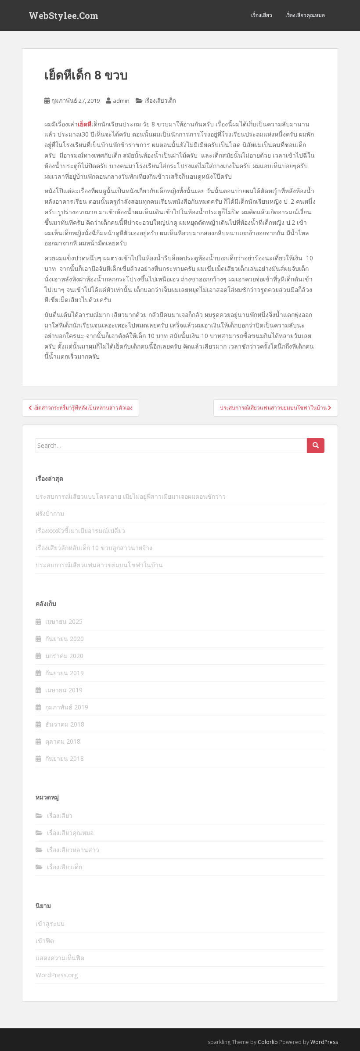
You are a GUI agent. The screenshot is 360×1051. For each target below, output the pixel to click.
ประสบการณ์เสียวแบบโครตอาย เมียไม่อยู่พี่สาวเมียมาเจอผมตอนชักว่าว (131, 496)
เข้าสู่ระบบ (50, 923)
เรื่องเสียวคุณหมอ (305, 15)
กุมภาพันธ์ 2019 (66, 707)
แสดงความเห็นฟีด (60, 958)
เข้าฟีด (45, 940)
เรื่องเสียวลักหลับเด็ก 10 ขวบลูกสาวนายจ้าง (94, 547)
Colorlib (268, 1042)
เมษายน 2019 (64, 690)
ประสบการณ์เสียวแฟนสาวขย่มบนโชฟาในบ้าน (99, 565)
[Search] (315, 445)
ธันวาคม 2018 (64, 724)
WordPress (324, 1042)
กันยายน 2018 (64, 758)
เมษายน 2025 (64, 621)
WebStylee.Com (63, 15)
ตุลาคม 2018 (62, 741)
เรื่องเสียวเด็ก (160, 100)
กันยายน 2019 (64, 673)
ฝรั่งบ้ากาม (50, 513)
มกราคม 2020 (64, 655)
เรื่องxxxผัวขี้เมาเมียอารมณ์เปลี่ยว (80, 530)
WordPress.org (57, 975)
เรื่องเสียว (261, 15)
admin (121, 100)
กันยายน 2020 (64, 638)
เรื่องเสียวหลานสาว (73, 850)
